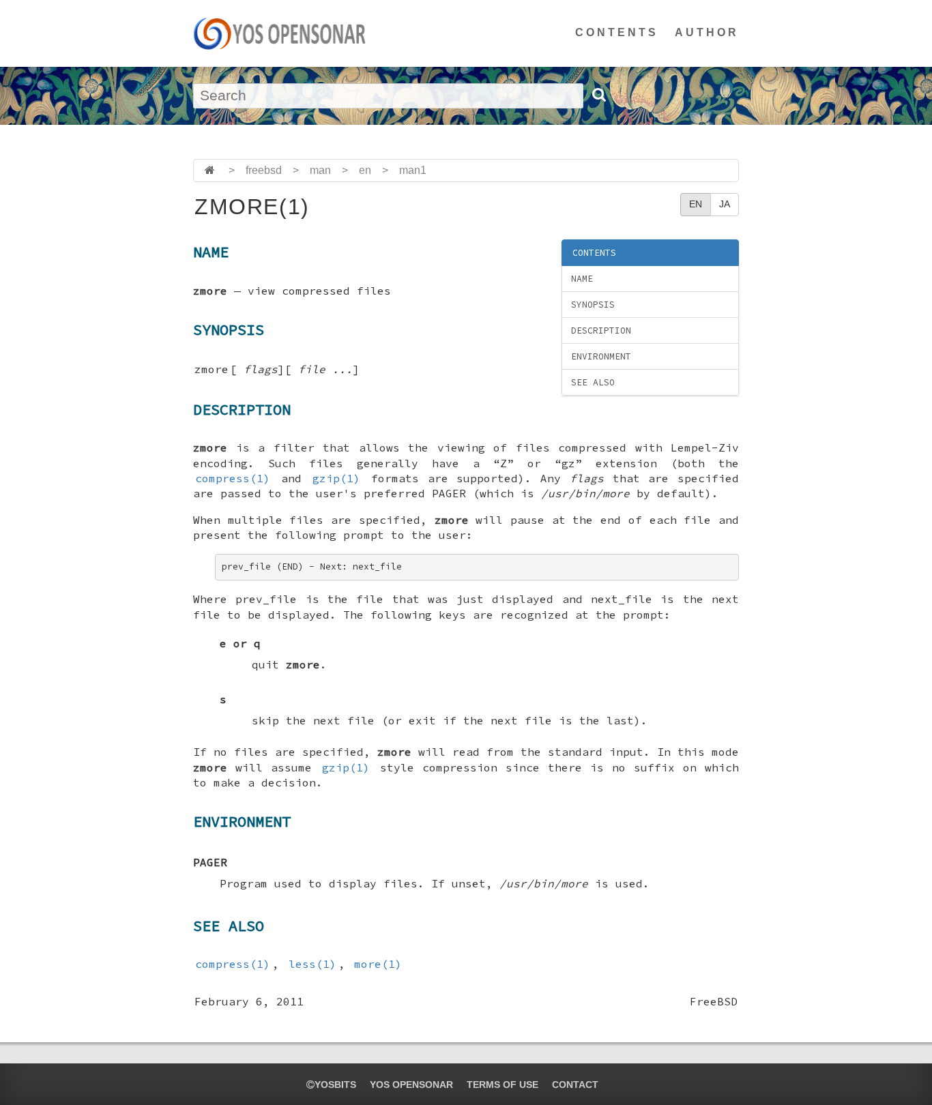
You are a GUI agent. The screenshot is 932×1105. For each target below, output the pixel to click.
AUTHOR (707, 32)
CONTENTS (616, 32)
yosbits (335, 1084)
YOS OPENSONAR (411, 1084)
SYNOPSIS (593, 304)
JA (724, 203)
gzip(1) (336, 478)
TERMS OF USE (502, 1084)
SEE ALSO (593, 382)
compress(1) (232, 478)
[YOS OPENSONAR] (279, 33)
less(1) (312, 964)
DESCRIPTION (601, 330)
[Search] (598, 94)
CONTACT (575, 1084)
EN (695, 203)
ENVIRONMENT (601, 356)
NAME (582, 278)
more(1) (378, 964)
